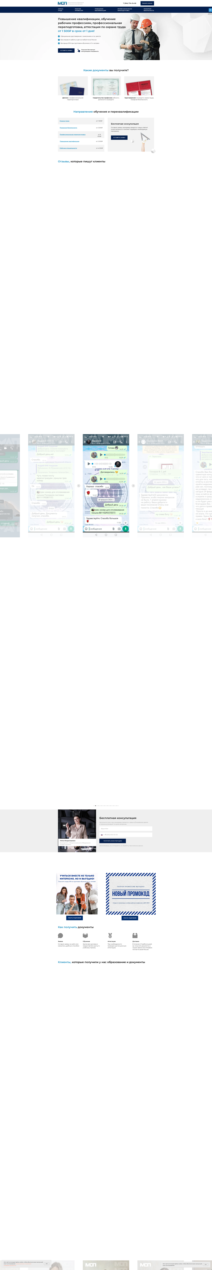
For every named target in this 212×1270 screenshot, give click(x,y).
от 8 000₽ (99, 135)
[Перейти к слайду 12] (110, 805)
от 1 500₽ (99, 121)
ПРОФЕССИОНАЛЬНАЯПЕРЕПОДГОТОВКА (125, 9)
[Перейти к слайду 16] (116, 805)
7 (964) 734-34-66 (129, 3)
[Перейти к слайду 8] (104, 805)
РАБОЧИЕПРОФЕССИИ (79, 9)
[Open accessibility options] (210, 10)
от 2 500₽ (99, 128)
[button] (147, 3)
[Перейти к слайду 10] (107, 805)
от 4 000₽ (99, 148)
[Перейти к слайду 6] (101, 805)
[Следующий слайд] (133, 485)
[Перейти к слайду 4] (98, 805)
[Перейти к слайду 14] (113, 805)
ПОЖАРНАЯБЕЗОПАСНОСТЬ (149, 9)
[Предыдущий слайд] (78, 485)
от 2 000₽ (99, 141)
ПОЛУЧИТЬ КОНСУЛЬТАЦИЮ (113, 841)
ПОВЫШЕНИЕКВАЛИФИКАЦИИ (100, 9)
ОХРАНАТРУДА (60, 9)
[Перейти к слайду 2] (95, 805)
